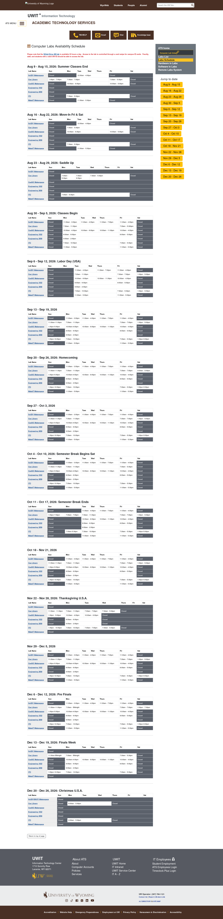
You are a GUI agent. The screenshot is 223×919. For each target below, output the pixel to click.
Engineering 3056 (35, 92)
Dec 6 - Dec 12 (171, 164)
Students (118, 5)
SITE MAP (157, 901)
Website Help (66, 912)
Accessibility (176, 912)
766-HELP (82, 35)
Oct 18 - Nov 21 (172, 146)
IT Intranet (117, 867)
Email (103, 35)
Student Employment (164, 863)
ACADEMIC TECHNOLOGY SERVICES (63, 22)
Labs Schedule (166, 60)
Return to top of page (36, 836)
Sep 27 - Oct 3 (171, 127)
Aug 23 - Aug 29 (172, 96)
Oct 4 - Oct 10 (171, 133)
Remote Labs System (170, 69)
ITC (29, 96)
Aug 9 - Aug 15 (171, 84)
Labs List (163, 56)
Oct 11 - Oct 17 (171, 140)
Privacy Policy (129, 912)
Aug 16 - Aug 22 (172, 90)
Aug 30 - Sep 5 (171, 103)
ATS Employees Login (164, 867)
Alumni (143, 5)
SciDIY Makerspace (36, 75)
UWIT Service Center (124, 870)
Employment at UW (111, 912)
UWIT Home (119, 863)
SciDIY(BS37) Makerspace (38, 799)
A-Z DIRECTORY (145, 901)
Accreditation (50, 912)
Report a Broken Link (157, 897)
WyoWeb (104, 5)
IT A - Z (116, 874)
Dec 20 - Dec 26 (172, 176)
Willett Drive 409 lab (51, 54)
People (131, 5)
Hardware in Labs (168, 63)
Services (77, 874)
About (75, 863)
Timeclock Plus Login (164, 870)
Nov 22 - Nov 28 (172, 152)
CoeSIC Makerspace (36, 83)
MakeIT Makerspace (36, 100)
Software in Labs (167, 66)
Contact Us (143, 897)
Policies (76, 870)
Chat (121, 35)
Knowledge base (143, 35)
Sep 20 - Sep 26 (172, 121)
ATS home (164, 48)
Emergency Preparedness (87, 912)
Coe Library (33, 79)
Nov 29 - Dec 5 (171, 158)
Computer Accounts (83, 867)
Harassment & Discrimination (153, 912)
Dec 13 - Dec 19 (172, 170)
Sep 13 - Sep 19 (172, 115)
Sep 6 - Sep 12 (171, 109)
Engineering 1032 (35, 87)
